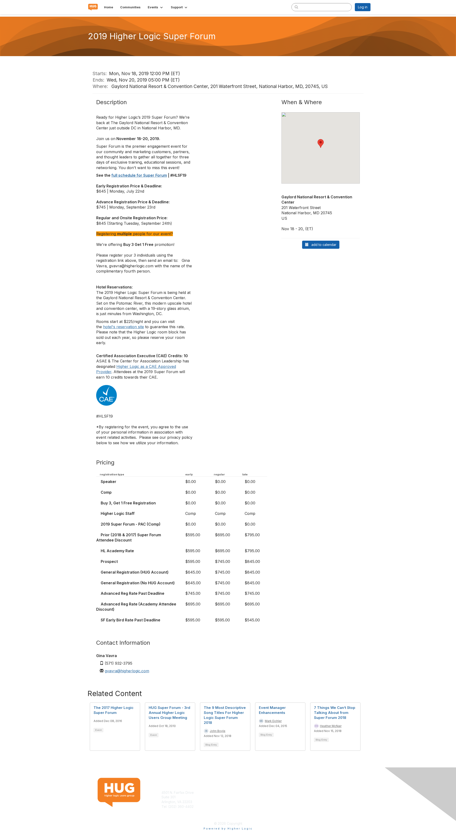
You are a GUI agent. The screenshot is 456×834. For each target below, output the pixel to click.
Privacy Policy (310, 797)
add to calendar (322, 245)
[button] (155, 7)
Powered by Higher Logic (228, 828)
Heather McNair (331, 726)
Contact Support (174, 811)
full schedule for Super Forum (139, 175)
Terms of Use (309, 792)
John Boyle (217, 731)
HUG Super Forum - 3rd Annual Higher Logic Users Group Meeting (169, 712)
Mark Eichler (273, 721)
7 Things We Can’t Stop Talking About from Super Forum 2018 (334, 712)
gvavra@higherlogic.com (127, 670)
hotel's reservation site (123, 326)
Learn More (239, 797)
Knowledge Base (243, 792)
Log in (362, 7)
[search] (296, 7)
